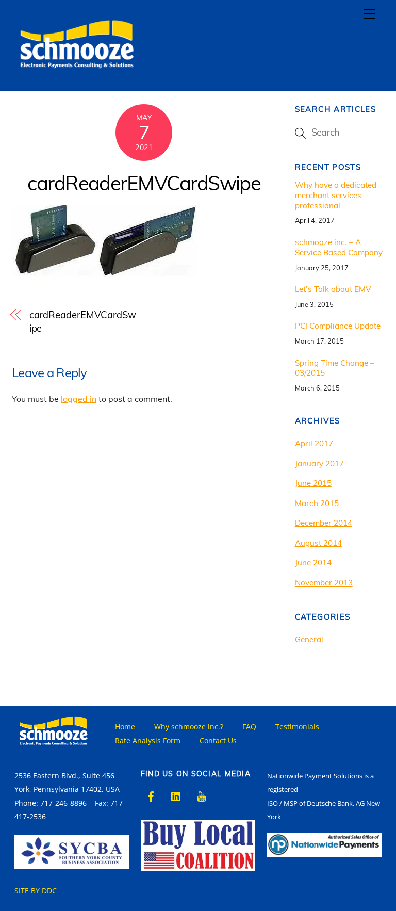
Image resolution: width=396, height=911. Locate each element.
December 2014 (323, 523)
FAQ (249, 726)
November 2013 (324, 583)
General (309, 639)
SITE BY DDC (35, 891)
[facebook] (151, 795)
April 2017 (314, 443)
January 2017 (319, 463)
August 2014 (318, 543)
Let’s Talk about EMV (333, 289)
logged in (78, 399)
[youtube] (201, 795)
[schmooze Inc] (76, 77)
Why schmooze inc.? (188, 726)
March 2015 (317, 503)
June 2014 (313, 562)
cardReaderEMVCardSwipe (143, 183)
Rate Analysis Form (147, 740)
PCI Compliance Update (338, 326)
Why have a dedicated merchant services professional (335, 195)
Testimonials (297, 726)
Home (125, 726)
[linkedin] (176, 795)
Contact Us (218, 740)
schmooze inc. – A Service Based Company (339, 247)
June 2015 (313, 483)
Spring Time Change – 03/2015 (334, 368)
